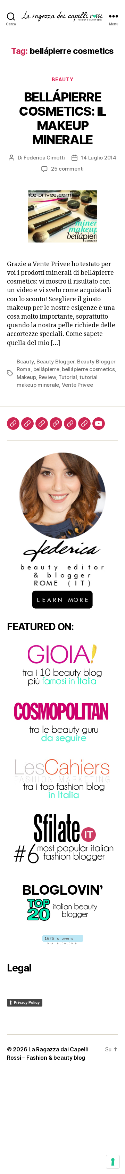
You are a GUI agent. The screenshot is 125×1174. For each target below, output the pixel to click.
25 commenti (67, 168)
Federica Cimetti (44, 157)
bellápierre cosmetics (88, 369)
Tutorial (67, 377)
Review (47, 377)
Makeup (26, 377)
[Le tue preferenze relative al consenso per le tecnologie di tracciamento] (112, 1161)
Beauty (62, 79)
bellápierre (46, 369)
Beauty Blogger (55, 361)
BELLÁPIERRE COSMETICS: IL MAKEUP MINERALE (62, 118)
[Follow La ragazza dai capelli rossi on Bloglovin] (62, 939)
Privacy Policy (27, 1002)
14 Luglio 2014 (98, 157)
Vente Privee (77, 384)
